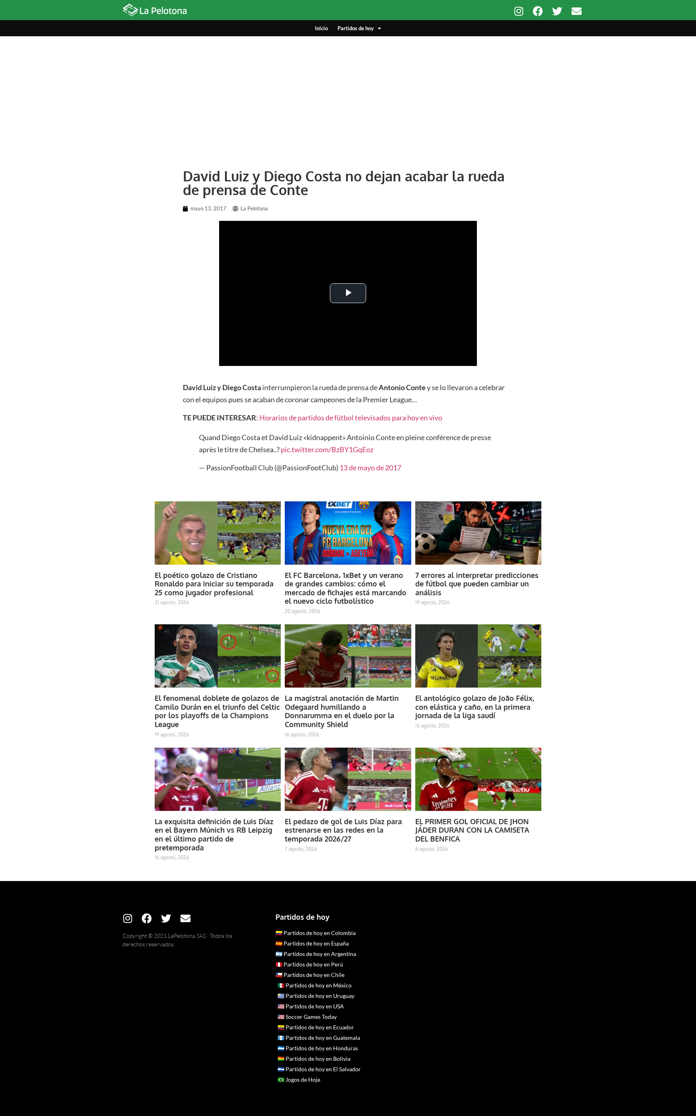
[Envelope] (577, 11)
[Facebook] (538, 11)
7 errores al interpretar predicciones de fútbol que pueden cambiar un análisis (477, 584)
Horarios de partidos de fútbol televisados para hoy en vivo (350, 417)
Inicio (321, 28)
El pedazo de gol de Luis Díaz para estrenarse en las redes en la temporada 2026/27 (343, 830)
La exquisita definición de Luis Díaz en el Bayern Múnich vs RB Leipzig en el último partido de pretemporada (214, 834)
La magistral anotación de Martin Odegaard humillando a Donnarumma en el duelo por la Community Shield (342, 711)
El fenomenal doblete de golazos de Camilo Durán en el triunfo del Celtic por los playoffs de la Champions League (217, 711)
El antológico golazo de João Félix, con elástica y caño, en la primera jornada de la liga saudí (474, 707)
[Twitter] (557, 11)
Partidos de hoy (356, 28)
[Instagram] (519, 11)
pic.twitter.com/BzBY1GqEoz (327, 449)
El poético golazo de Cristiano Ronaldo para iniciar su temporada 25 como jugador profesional (214, 584)
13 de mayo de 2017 (370, 467)
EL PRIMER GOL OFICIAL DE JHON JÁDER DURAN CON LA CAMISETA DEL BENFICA (472, 830)
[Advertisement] (348, 96)
